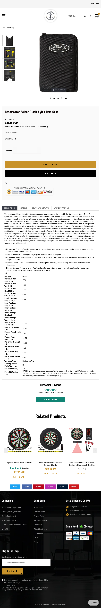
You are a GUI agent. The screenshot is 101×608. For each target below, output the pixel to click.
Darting (11, 28)
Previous (6, 450)
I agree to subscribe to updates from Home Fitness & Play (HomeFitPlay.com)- (26, 582)
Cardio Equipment (9, 516)
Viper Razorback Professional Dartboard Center (50, 464)
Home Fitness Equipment (11, 507)
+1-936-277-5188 (76, 510)
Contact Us (38, 525)
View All (5, 529)
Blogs (36, 542)
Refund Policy (39, 512)
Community (38, 533)
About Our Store (40, 529)
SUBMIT (12, 571)
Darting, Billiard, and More (12, 512)
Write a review (50, 399)
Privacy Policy (39, 516)
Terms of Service (40, 520)
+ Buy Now (50, 173)
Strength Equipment (10, 520)
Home (4, 28)
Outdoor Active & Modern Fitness (14, 525)
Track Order (38, 507)
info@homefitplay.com (78, 507)
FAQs (36, 538)
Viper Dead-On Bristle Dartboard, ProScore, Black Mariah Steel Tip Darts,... (82, 464)
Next (95, 450)
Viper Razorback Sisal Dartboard (19, 463)
